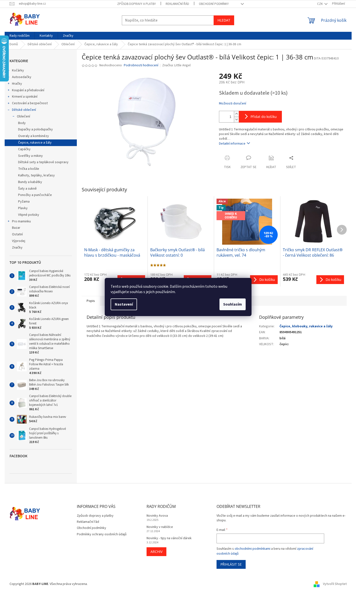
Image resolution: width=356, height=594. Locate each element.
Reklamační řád (177, 4)
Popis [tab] (91, 300)
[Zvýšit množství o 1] (236, 114)
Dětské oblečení (24, 109)
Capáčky (24, 149)
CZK (320, 4)
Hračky (17, 83)
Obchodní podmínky (214, 4)
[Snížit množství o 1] (236, 119)
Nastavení (124, 304)
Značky (17, 247)
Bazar (16, 227)
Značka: (176, 65)
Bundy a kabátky (30, 182)
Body (22, 123)
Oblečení (23, 116)
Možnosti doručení (232, 103)
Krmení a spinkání (24, 96)
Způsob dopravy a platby (136, 4)
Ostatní (17, 234)
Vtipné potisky (28, 214)
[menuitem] (19, 36)
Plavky (23, 208)
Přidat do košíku (264, 116)
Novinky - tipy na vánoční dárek (169, 538)
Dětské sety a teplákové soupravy (43, 162)
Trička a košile (28, 168)
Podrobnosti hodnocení (141, 65)
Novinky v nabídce (160, 527)
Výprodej (18, 241)
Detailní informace (232, 143)
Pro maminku (21, 221)
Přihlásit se (231, 564)
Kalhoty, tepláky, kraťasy (36, 175)
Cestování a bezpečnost (30, 103)
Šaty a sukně (27, 188)
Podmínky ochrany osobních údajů (101, 534)
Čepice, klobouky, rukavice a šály (306, 326)
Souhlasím (232, 304)
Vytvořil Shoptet (335, 584)
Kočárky (18, 70)
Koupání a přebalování (28, 90)
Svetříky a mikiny (30, 155)
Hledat (224, 20)
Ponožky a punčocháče (35, 195)
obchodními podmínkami (252, 548)
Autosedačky (21, 77)
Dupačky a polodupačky (35, 129)
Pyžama (24, 201)
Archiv (156, 551)
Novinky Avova (157, 516)
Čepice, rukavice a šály (35, 142)
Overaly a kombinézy (33, 136)
